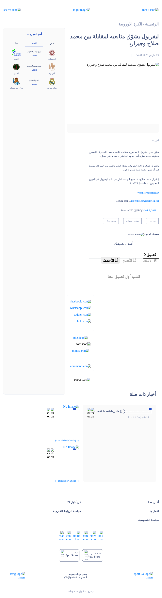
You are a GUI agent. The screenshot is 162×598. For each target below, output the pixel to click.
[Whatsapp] (80, 307)
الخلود (16, 73)
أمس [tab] (52, 43)
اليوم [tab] (34, 43)
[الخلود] (16, 66)
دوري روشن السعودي (34, 51)
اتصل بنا (154, 511)
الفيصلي (52, 59)
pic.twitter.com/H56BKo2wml (145, 200)
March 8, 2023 (149, 210)
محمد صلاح (110, 221)
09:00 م (34, 70)
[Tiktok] (68, 535)
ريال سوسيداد (16, 88)
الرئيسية (152, 24)
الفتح (16, 59)
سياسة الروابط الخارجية (67, 511)
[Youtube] (76, 535)
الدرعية (52, 73)
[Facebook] (80, 301)
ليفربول (152, 221)
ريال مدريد (52, 88)
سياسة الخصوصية (148, 519)
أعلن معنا (153, 502)
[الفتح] (16, 52)
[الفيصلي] (52, 52)
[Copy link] (84, 321)
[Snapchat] (61, 535)
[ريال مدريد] (52, 81)
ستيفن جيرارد (132, 221)
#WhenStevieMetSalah (148, 192)
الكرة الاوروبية (130, 24)
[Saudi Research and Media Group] (17, 575)
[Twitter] (82, 314)
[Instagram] (85, 535)
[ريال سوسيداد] (16, 81)
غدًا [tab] (16, 43)
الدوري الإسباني (34, 80)
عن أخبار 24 (74, 502)
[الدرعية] (52, 66)
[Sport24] (139, 575)
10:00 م (34, 84)
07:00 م (34, 56)
